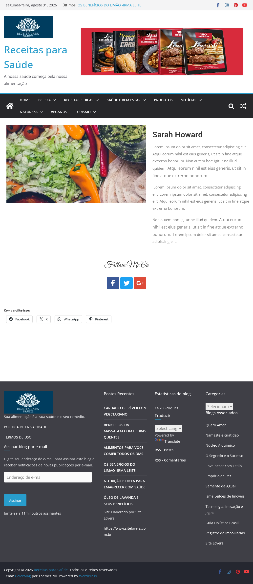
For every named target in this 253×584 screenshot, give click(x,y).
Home (25, 100)
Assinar (15, 500)
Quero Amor (216, 425)
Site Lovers (214, 543)
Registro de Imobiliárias (225, 533)
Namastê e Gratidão (222, 435)
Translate (172, 441)
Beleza (44, 100)
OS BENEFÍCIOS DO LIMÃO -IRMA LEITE (109, 5)
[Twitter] (126, 283)
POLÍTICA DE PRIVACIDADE (25, 427)
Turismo (83, 111)
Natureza (29, 111)
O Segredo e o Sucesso (224, 455)
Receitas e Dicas (78, 100)
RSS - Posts (164, 449)
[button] (53, 100)
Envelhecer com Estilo (224, 465)
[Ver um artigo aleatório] (243, 106)
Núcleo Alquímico (220, 445)
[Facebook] (113, 283)
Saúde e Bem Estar (124, 100)
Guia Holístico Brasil (222, 523)
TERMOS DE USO (18, 437)
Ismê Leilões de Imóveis (225, 496)
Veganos (59, 111)
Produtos (163, 100)
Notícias (188, 100)
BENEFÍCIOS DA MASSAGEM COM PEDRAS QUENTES (125, 430)
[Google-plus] (140, 283)
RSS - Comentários (170, 460)
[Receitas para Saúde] (10, 106)
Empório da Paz (218, 476)
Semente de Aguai (221, 486)
